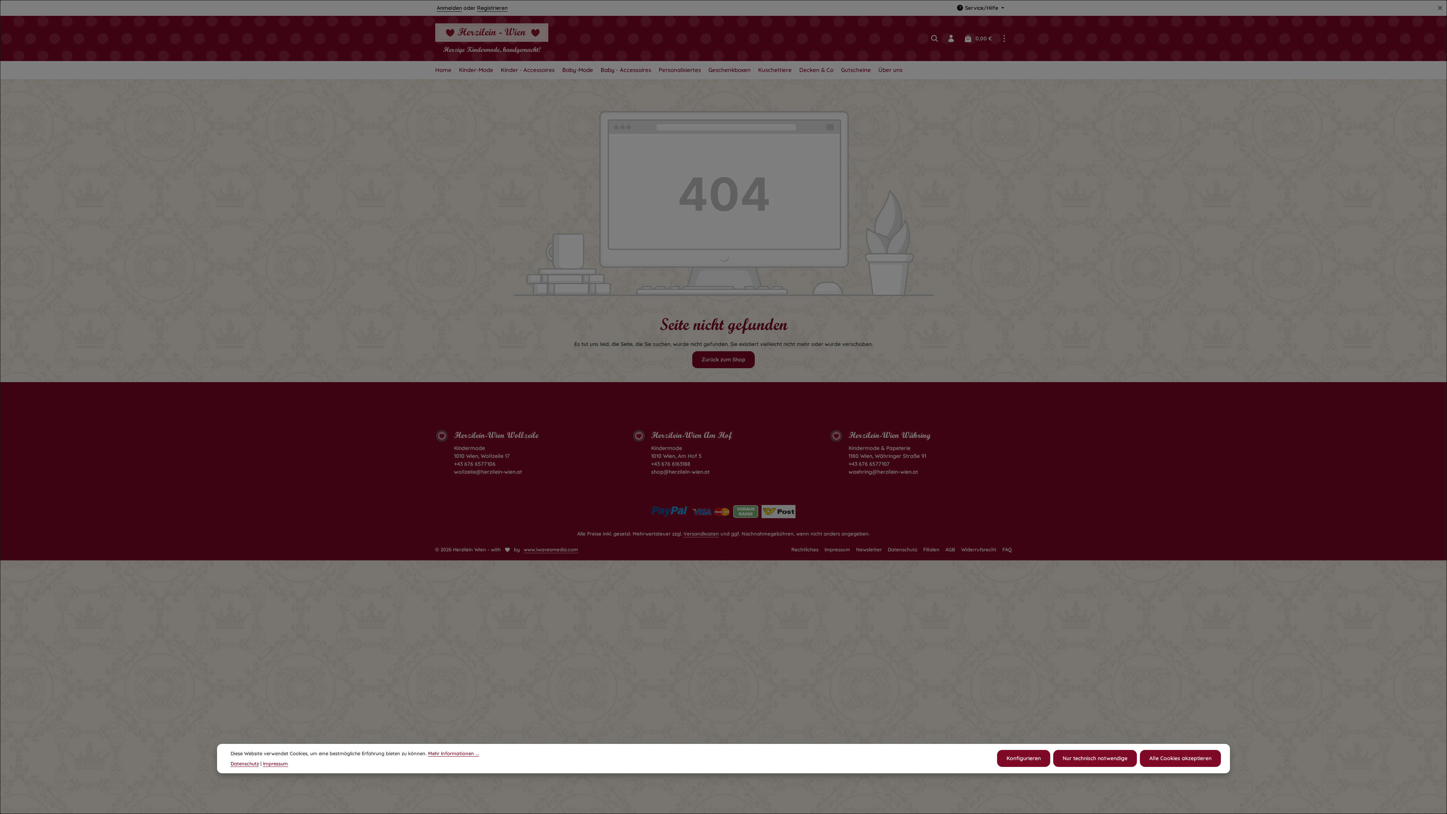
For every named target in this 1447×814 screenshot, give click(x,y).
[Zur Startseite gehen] (491, 38)
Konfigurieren (1023, 758)
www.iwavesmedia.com (551, 549)
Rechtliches (804, 549)
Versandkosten (701, 534)
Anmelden (449, 8)
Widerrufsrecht (978, 549)
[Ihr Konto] (951, 38)
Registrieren (492, 8)
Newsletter (869, 549)
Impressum (837, 549)
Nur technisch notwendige (1095, 758)
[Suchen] (934, 38)
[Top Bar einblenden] (1004, 38)
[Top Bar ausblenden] (1440, 8)
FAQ (1007, 549)
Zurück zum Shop (723, 359)
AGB (950, 549)
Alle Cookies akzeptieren (1180, 758)
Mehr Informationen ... (453, 753)
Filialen (931, 549)
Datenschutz (902, 549)
